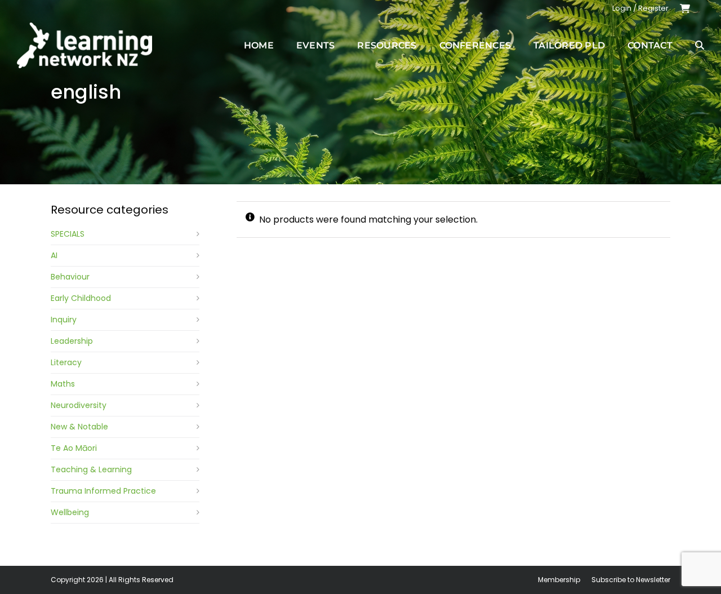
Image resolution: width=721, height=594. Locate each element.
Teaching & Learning (91, 469)
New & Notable (79, 426)
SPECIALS (67, 234)
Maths (63, 383)
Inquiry (64, 319)
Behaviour (70, 276)
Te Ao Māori (74, 448)
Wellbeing (70, 512)
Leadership (72, 341)
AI (54, 255)
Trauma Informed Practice (103, 491)
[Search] (699, 45)
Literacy (66, 362)
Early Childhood (81, 298)
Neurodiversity (78, 405)
